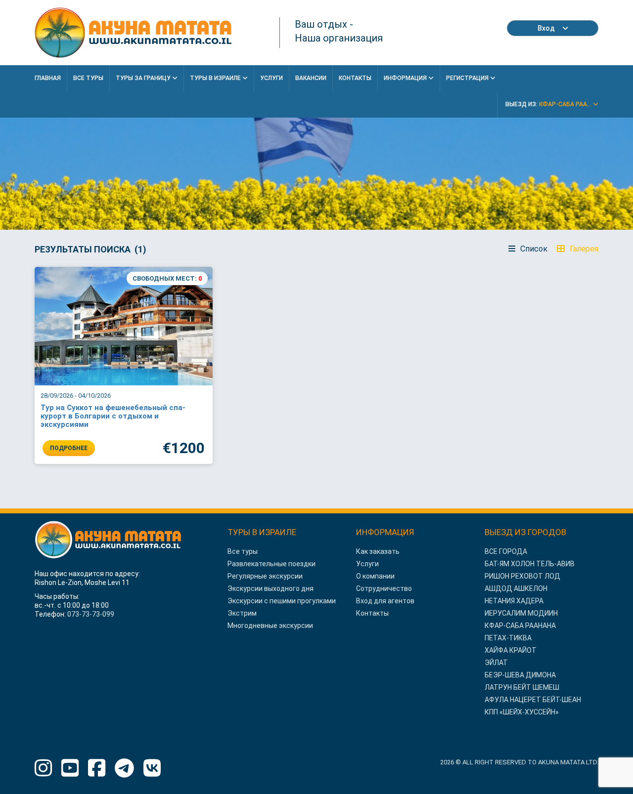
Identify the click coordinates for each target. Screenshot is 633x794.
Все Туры (88, 78)
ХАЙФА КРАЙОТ (511, 650)
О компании (375, 576)
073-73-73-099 (90, 614)
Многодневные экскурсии (270, 625)
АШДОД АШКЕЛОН (516, 588)
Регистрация (468, 78)
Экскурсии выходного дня (270, 588)
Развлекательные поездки (271, 564)
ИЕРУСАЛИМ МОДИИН (521, 613)
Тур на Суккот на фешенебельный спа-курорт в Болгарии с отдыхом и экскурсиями (113, 416)
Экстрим (242, 613)
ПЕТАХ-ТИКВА (508, 638)
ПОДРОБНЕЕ (69, 448)
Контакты (355, 78)
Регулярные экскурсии (265, 576)
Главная (48, 78)
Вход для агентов (385, 601)
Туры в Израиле (216, 78)
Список (532, 248)
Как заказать (378, 551)
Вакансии (310, 78)
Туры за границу (144, 78)
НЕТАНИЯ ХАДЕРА (514, 601)
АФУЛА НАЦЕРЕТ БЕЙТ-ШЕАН (533, 700)
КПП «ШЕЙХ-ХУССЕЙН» (522, 712)
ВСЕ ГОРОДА (506, 551)
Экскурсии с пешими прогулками (281, 601)
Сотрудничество (384, 588)
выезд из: (549, 104)
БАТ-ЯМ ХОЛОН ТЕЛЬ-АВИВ (530, 564)
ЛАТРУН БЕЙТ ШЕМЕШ (522, 687)
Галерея (583, 248)
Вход (546, 28)
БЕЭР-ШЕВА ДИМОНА (520, 675)
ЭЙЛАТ (496, 663)
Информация (406, 78)
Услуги (271, 78)
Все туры (242, 551)
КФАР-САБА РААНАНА (520, 625)
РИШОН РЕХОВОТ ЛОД (522, 576)
